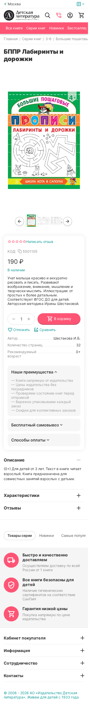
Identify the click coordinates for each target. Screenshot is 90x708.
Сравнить (48, 330)
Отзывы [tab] (12, 507)
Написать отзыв (39, 241)
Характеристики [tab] (21, 495)
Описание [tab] (14, 460)
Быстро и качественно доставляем (45, 557)
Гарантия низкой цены (45, 608)
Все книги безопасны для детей (48, 582)
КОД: (12, 251)
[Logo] (21, 15)
